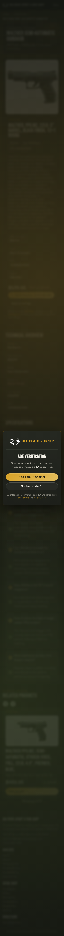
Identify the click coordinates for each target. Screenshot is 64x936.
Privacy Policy (40, 498)
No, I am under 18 (32, 486)
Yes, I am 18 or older (32, 476)
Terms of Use (23, 498)
